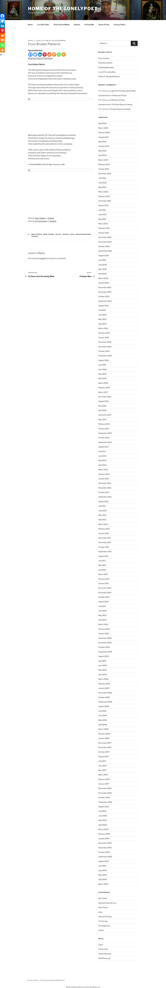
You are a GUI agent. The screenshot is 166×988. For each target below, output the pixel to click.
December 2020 (104, 237)
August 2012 (103, 501)
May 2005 (102, 875)
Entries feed (103, 949)
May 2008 (102, 720)
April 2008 (102, 725)
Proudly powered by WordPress (52, 980)
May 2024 (102, 142)
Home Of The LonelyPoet (63, 8)
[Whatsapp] (59, 54)
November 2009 (105, 643)
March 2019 (103, 328)
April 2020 (102, 274)
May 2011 (102, 565)
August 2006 (103, 807)
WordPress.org (104, 958)
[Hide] (1, 55)
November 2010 (104, 593)
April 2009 (102, 674)
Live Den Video (43, 25)
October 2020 (104, 246)
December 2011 (104, 538)
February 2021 (104, 228)
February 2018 (104, 388)
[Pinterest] (45, 54)
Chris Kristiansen (41, 221)
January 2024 (103, 146)
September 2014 (105, 433)
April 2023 (102, 155)
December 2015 (104, 415)
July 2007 (102, 761)
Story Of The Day (105, 917)
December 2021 (104, 201)
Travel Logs (68, 234)
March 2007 (103, 775)
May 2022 (102, 187)
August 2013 (103, 447)
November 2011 (104, 542)
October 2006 (104, 797)
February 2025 (104, 132)
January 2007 (103, 784)
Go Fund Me (89, 25)
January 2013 (103, 479)
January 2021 (103, 233)
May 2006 (102, 820)
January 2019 (103, 337)
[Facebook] (30, 54)
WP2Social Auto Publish (73, 987)
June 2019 (102, 315)
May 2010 (102, 615)
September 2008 (105, 702)
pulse (58, 234)
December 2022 (104, 173)
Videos (34, 236)
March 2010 (103, 624)
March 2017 (103, 392)
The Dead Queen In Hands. (122, 104)
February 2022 (104, 196)
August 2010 (103, 602)
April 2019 (102, 324)
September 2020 (105, 251)
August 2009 (103, 656)
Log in (100, 945)
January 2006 (103, 838)
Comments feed (104, 954)
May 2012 (102, 515)
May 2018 (102, 374)
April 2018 (102, 378)
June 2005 (102, 870)
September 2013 (105, 442)
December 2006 (105, 788)
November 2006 (105, 793)
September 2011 (104, 551)
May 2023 (102, 151)
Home (30, 25)
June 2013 (102, 456)
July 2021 (102, 210)
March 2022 (103, 192)
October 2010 (103, 597)
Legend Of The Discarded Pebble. (123, 91)
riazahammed (59, 40)
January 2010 (103, 633)
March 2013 (103, 469)
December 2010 (104, 588)
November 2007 (105, 747)
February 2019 (104, 333)
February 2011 (103, 579)
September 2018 (105, 356)
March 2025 (103, 128)
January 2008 (103, 738)
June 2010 (102, 611)
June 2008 (102, 715)
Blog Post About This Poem (40, 58)
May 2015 (102, 419)
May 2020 (102, 269)
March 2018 (103, 383)
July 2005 (102, 866)
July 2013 (102, 451)
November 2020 (105, 242)
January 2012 (103, 533)
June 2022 (102, 183)
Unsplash (51, 218)
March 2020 (103, 278)
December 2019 (104, 287)
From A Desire (103, 58)
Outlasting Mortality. (106, 67)
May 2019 (102, 319)
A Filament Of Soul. (119, 95)
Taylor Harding (40, 218)
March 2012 (103, 524)
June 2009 (102, 665)
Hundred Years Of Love (107, 903)
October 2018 (103, 351)
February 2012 (104, 529)
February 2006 (104, 834)
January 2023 (103, 169)
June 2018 (102, 369)
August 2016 (103, 401)
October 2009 (104, 647)
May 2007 (102, 770)
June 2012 (102, 511)
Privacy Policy (120, 25)
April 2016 (102, 410)
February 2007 (104, 779)
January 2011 (103, 583)
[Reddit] (49, 54)
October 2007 (104, 752)
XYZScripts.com (95, 987)
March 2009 (103, 679)
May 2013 (102, 460)
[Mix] (54, 54)
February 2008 (104, 734)
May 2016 (102, 406)
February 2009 (104, 684)
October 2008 (104, 697)
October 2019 (103, 296)
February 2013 (104, 474)
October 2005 (104, 852)
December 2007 (104, 743)
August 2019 (103, 306)
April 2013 (102, 465)
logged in (43, 258)
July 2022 (102, 178)
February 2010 (104, 629)
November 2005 (105, 848)
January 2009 (103, 688)
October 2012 (103, 492)
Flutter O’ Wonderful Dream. (109, 76)
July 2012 (102, 506)
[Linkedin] (40, 54)
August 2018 (103, 360)
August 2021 (103, 205)
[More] (63, 54)
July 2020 (102, 260)
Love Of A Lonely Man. (107, 72)
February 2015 (104, 424)
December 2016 (104, 397)
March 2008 (103, 729)
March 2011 (103, 574)
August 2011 (103, 556)
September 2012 (105, 497)
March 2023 (103, 160)
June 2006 (102, 816)
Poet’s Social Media (61, 25)
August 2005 (103, 861)
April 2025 (102, 123)
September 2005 (105, 857)
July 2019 (102, 310)
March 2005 (103, 884)
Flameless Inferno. (105, 63)
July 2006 (102, 811)
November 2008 (105, 693)
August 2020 (103, 255)
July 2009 (102, 661)
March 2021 (103, 224)
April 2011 (102, 570)
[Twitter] (35, 54)
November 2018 (104, 347)
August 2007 (103, 756)
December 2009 (105, 638)
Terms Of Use (103, 25)
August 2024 (103, 137)
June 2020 (102, 265)
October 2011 (103, 547)
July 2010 (102, 606)
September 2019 (105, 301)
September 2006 (105, 802)
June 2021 (102, 214)
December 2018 (104, 342)
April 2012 (102, 520)
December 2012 (104, 483)
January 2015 (103, 429)
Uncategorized (83, 234)
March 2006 (103, 829)
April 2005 (102, 879)
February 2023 (104, 164)
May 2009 (102, 670)
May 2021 (102, 219)
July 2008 (102, 711)
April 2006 (102, 825)
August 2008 (103, 706)
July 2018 (102, 365)
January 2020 (103, 283)
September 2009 (105, 652)
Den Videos (36, 234)
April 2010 (102, 620)
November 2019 (104, 292)
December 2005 (105, 843)
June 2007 (102, 766)
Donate (77, 25)
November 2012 (104, 488)
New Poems (48, 234)
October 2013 (103, 438)
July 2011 (102, 561)
